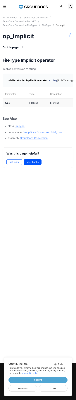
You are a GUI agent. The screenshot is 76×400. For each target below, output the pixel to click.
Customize (23, 388)
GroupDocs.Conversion (34, 138)
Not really (14, 162)
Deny (53, 388)
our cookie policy (30, 373)
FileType (20, 126)
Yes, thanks (33, 162)
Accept (38, 380)
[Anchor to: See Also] (21, 118)
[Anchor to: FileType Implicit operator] (59, 60)
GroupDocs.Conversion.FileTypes (42, 132)
